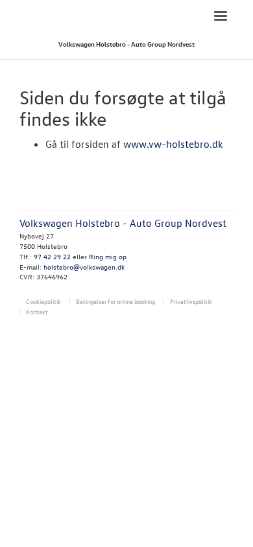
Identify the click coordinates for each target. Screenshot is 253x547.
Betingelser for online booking (115, 301)
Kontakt (37, 311)
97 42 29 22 (52, 256)
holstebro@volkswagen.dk (84, 267)
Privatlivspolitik (191, 301)
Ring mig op (107, 256)
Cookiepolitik (43, 301)
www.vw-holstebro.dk (173, 143)
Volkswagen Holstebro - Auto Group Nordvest (126, 44)
